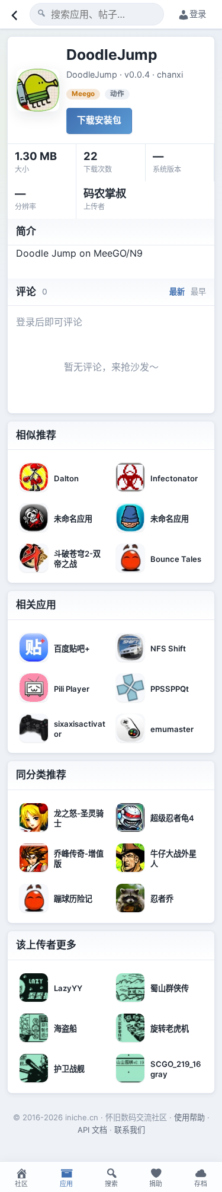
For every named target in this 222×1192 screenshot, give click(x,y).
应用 (66, 1184)
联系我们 (129, 1130)
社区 (21, 1184)
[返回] (13, 14)
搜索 (111, 1184)
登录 (197, 14)
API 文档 (92, 1130)
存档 (200, 1184)
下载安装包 (99, 120)
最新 (177, 291)
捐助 (155, 1184)
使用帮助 (189, 1117)
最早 (198, 291)
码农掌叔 (104, 193)
